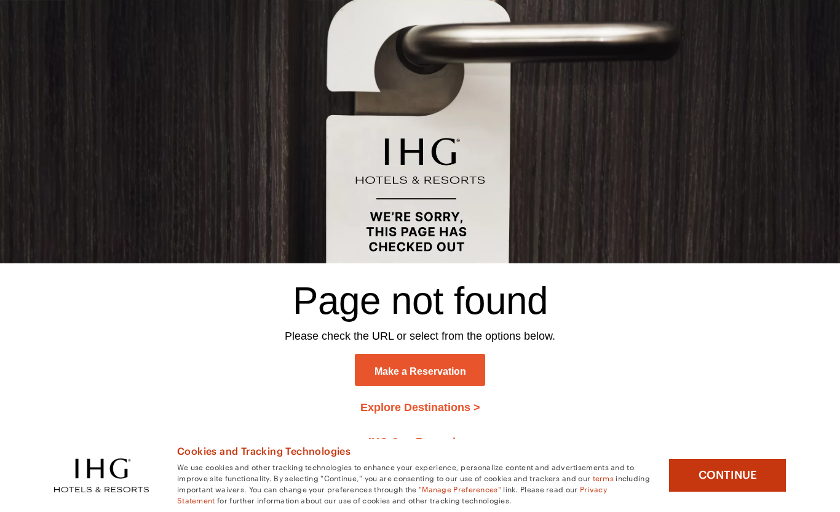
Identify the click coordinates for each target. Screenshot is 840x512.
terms (603, 477)
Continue (728, 475)
